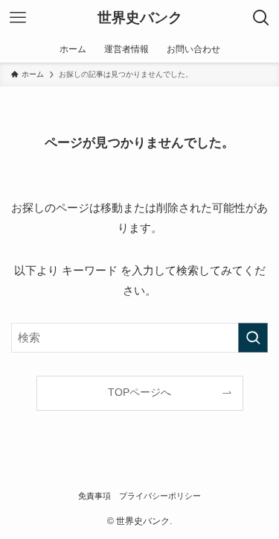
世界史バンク (139, 18)
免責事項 (94, 495)
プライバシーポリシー (160, 495)
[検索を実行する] (253, 338)
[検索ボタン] (261, 18)
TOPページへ (139, 392)
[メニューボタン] (18, 18)
